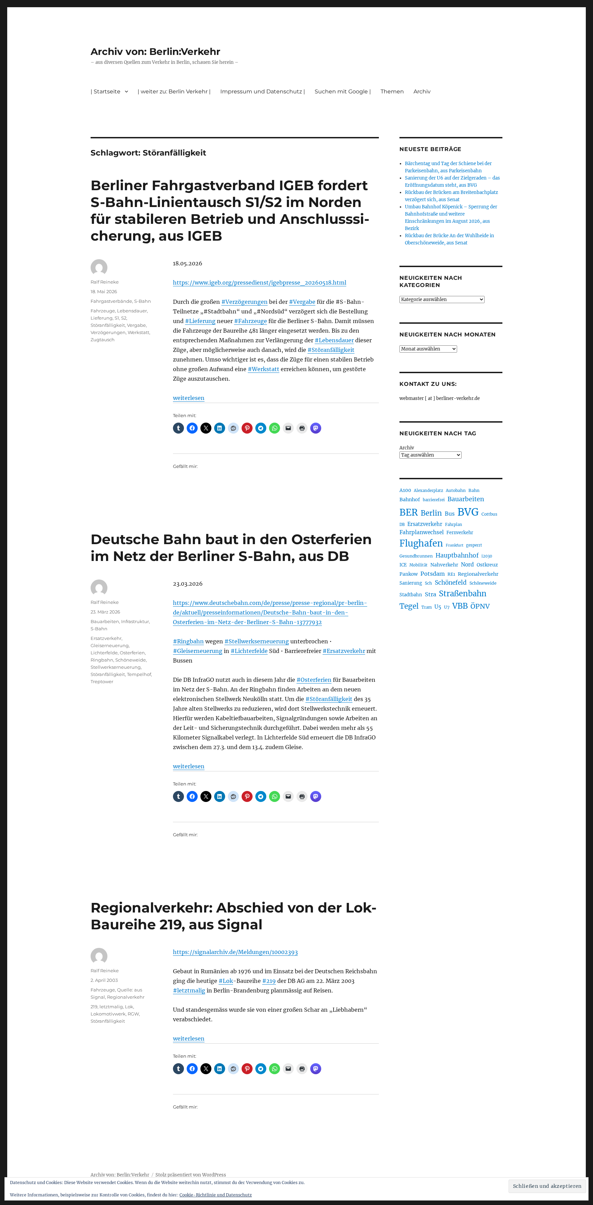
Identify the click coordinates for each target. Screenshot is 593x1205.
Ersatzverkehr (106, 638)
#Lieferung (200, 321)
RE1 (451, 574)
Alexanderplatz (428, 490)
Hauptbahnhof (457, 555)
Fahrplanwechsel (421, 532)
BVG (468, 512)
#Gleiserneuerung (197, 650)
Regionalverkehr (125, 997)
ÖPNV (480, 606)
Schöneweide (130, 660)
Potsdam (432, 573)
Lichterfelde (104, 652)
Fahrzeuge (103, 310)
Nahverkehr (444, 565)
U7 (447, 607)
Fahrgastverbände (111, 301)
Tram (426, 607)
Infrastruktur (135, 621)
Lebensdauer (132, 310)
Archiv (406, 448)
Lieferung (102, 318)
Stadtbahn (410, 595)
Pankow (408, 574)
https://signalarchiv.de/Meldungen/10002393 (235, 952)
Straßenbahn (463, 593)
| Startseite (105, 91)
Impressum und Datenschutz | (262, 91)
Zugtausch (103, 339)
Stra (430, 594)
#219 (269, 980)
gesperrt (474, 545)
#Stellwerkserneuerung (256, 641)
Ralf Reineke (105, 282)
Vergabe (136, 325)
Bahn (473, 490)
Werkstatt (138, 332)
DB (402, 524)
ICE (403, 564)
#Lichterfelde (249, 650)
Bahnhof (409, 499)
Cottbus (489, 514)
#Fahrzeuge (250, 321)
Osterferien (132, 652)
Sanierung (410, 583)
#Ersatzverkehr (344, 650)
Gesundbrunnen (416, 556)
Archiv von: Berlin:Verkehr (155, 51)
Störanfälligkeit (108, 325)
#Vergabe (302, 301)
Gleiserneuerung (110, 645)
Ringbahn (102, 660)
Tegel (409, 606)
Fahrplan (453, 524)
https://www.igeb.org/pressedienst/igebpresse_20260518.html (259, 282)
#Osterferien (314, 679)
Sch (428, 583)
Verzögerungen (108, 332)
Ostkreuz (487, 565)
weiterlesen (189, 397)
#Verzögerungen (244, 301)
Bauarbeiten (105, 621)
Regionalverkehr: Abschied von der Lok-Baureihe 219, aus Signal (233, 916)
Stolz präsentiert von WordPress (190, 1175)
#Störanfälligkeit (330, 349)
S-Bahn (142, 301)
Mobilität (418, 565)
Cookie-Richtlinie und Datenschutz (215, 1194)
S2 (123, 318)
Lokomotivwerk (108, 1014)
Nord (467, 564)
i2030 (486, 556)
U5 (437, 607)
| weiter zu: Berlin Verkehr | (174, 91)
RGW (133, 1014)
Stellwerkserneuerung (116, 667)
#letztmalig (189, 990)
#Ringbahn (188, 641)
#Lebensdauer (334, 340)
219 (94, 1006)
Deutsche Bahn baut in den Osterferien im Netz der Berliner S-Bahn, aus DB (231, 547)
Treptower (102, 681)
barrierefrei (434, 499)
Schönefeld (451, 582)
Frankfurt (454, 545)
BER (408, 512)
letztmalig (111, 1006)
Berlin (431, 513)
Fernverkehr (459, 532)
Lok (129, 1006)
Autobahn (456, 490)
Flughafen (421, 543)
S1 (117, 318)
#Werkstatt (263, 369)
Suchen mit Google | (343, 91)
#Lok (226, 980)
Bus (450, 513)
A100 (405, 490)
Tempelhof (139, 674)
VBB (460, 606)
